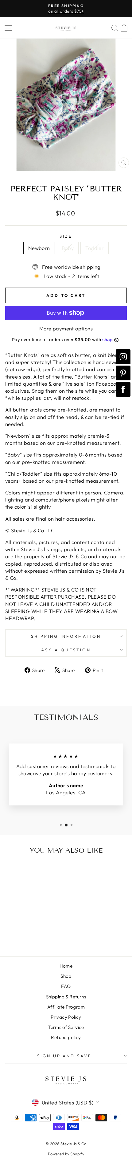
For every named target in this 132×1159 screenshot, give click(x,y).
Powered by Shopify (66, 1153)
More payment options (66, 328)
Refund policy (66, 1037)
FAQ (66, 986)
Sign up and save (64, 1055)
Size (66, 236)
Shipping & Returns (66, 997)
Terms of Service (66, 1027)
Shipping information (66, 636)
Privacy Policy (66, 1017)
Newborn (39, 248)
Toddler (94, 248)
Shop (66, 976)
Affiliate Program (66, 1007)
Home (66, 966)
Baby (68, 248)
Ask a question (66, 649)
